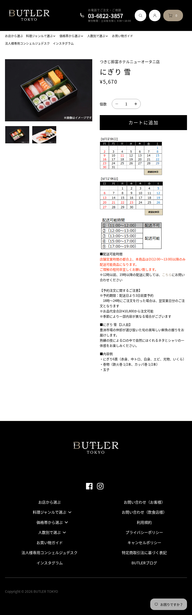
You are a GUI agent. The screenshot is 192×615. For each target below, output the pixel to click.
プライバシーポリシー (144, 532)
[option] (17, 134)
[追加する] (135, 104)
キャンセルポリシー (144, 542)
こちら (167, 274)
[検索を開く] (140, 15)
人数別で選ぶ (49, 532)
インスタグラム (49, 563)
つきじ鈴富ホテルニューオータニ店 (130, 61)
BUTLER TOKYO (46, 591)
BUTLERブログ (144, 563)
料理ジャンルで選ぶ (49, 512)
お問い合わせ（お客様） (144, 502)
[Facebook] (91, 485)
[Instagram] (101, 485)
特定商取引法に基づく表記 (144, 552)
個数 (103, 104)
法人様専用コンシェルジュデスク (50, 552)
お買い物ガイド (49, 542)
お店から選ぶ (49, 502)
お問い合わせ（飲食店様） (144, 512)
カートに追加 (143, 122)
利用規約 (144, 522)
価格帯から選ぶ (49, 522)
